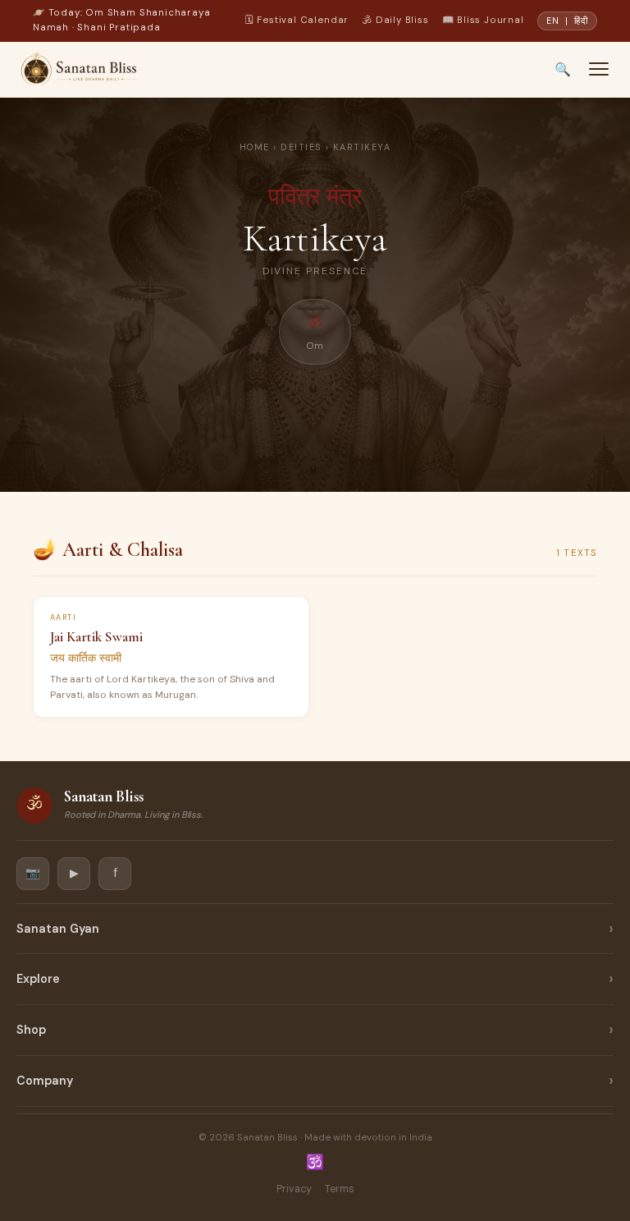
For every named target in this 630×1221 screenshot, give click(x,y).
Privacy (294, 1189)
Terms (339, 1189)
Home (255, 147)
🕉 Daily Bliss (395, 20)
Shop (31, 1029)
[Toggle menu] (599, 68)
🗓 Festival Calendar (297, 20)
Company (44, 1080)
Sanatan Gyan (57, 928)
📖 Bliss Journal (483, 20)
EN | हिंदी (567, 20)
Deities (301, 147)
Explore (38, 978)
